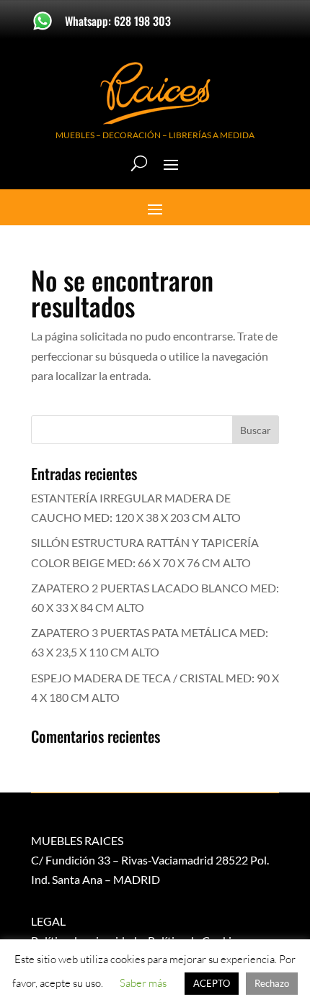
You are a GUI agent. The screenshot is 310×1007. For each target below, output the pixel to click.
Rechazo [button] (271, 983)
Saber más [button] (143, 983)
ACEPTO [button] (211, 983)
